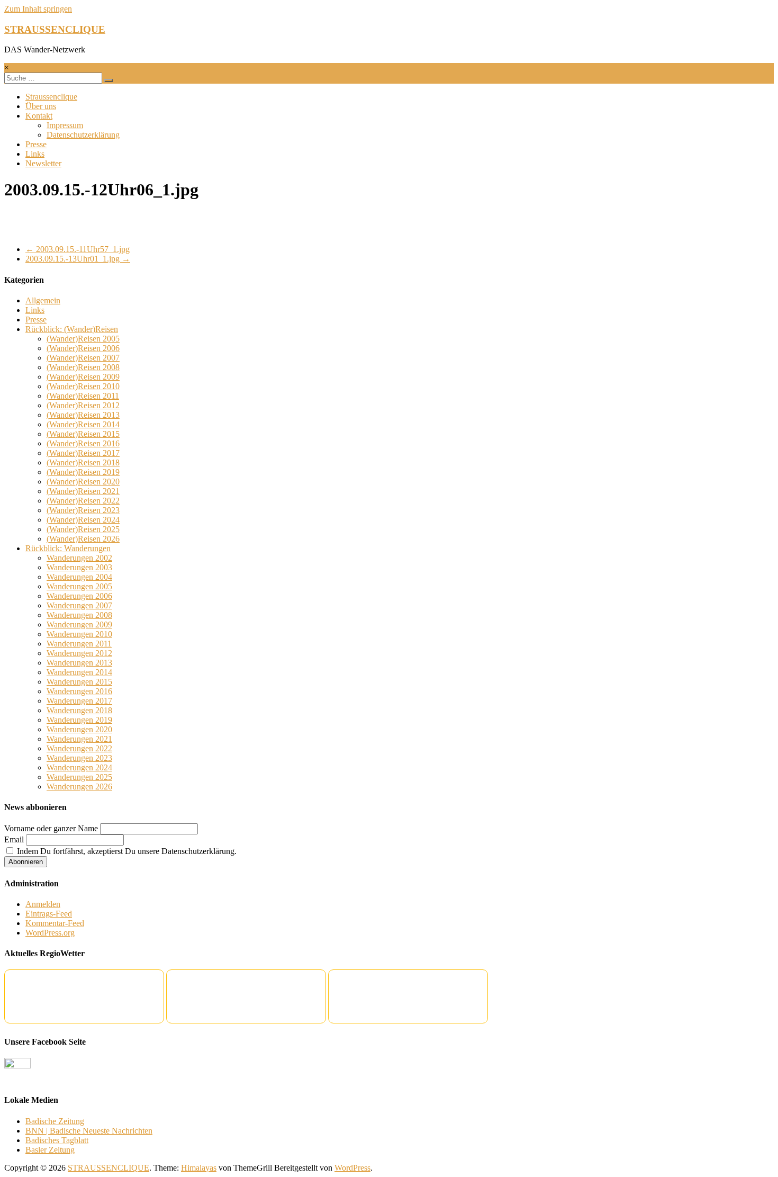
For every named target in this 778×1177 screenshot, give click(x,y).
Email (14, 839)
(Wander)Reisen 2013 (83, 414)
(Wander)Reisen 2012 (83, 405)
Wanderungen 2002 (79, 557)
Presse (36, 144)
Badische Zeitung (54, 1121)
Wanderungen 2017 (79, 700)
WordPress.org (50, 932)
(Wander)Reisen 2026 (83, 538)
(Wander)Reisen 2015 (83, 433)
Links (34, 153)
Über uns (40, 106)
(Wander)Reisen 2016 (83, 443)
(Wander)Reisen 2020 (83, 481)
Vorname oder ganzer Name (51, 828)
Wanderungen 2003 (79, 567)
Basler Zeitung (50, 1149)
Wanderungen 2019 (79, 719)
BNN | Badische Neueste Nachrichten (88, 1130)
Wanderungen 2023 (79, 757)
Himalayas (198, 1167)
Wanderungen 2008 (79, 614)
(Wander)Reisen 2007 (83, 357)
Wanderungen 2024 (79, 767)
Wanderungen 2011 (79, 643)
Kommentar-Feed (54, 923)
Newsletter (43, 163)
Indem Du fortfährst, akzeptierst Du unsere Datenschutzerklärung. (126, 851)
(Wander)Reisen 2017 (83, 452)
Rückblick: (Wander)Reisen (71, 329)
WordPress (352, 1167)
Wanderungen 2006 (79, 595)
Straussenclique (51, 96)
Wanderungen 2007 (79, 605)
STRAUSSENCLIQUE (54, 29)
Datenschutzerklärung (83, 134)
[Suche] (108, 80)
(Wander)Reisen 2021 (83, 491)
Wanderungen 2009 (79, 624)
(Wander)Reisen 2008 (83, 367)
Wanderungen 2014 (79, 672)
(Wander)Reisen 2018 (83, 462)
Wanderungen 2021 (79, 738)
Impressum (65, 125)
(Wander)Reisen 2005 (83, 338)
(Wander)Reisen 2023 (83, 510)
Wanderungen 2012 (79, 653)
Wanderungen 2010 (79, 634)
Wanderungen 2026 (79, 786)
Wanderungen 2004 (79, 576)
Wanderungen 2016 (79, 691)
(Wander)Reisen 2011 (83, 395)
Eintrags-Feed (48, 913)
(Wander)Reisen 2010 (83, 386)
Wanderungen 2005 (79, 586)
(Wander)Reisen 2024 (83, 519)
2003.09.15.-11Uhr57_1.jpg (77, 249)
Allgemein (42, 300)
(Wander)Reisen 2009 (83, 376)
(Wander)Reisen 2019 (83, 472)
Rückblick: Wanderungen (68, 548)
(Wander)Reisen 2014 (83, 424)
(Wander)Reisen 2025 (83, 529)
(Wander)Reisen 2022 (83, 500)
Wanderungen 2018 (79, 710)
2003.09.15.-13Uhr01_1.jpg (77, 258)
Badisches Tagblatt (56, 1140)
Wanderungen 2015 (79, 681)
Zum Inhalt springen (38, 8)
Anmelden (42, 904)
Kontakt (38, 115)
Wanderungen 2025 (79, 776)
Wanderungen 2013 (79, 662)
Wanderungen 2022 (79, 748)
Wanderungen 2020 (79, 729)
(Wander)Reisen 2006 (83, 348)
